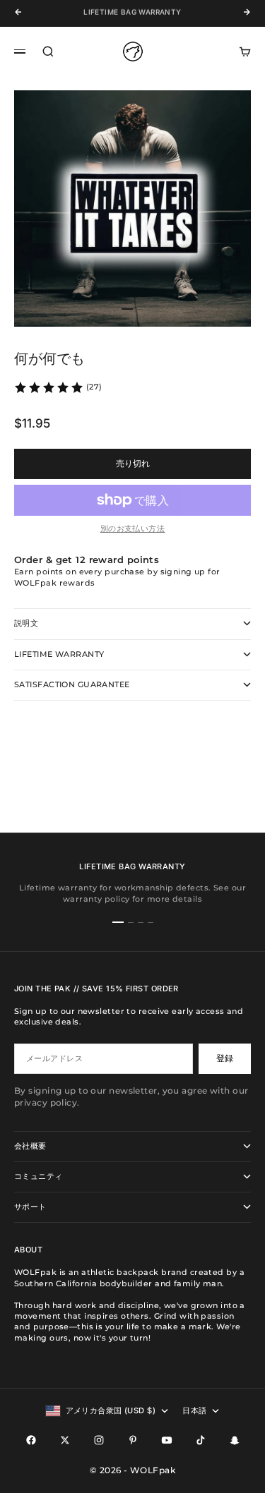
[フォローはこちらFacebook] (31, 1440)
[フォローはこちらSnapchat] (234, 1440)
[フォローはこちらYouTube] (166, 1440)
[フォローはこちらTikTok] (200, 1440)
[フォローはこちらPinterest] (133, 1440)
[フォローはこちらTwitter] (65, 1440)
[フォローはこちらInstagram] (99, 1440)
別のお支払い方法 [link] (132, 528)
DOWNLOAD (115, 17)
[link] (57, 387)
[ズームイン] (231, 291)
